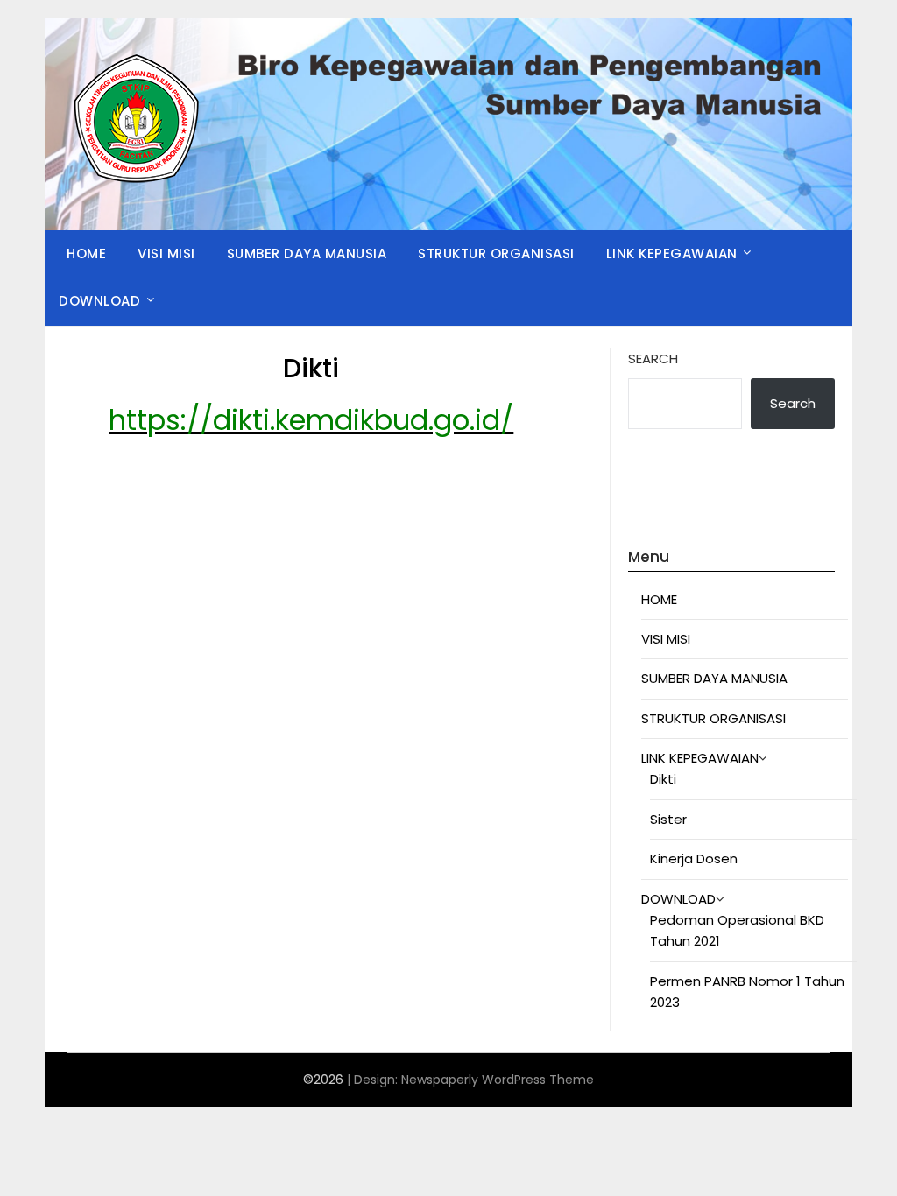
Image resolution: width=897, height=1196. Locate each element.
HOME (86, 253)
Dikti (663, 779)
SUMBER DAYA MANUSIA (307, 253)
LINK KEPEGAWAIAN (672, 253)
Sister (668, 819)
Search (653, 358)
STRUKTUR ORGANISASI (496, 253)
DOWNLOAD (99, 301)
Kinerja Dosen (694, 858)
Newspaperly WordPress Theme (497, 1079)
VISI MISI (166, 253)
